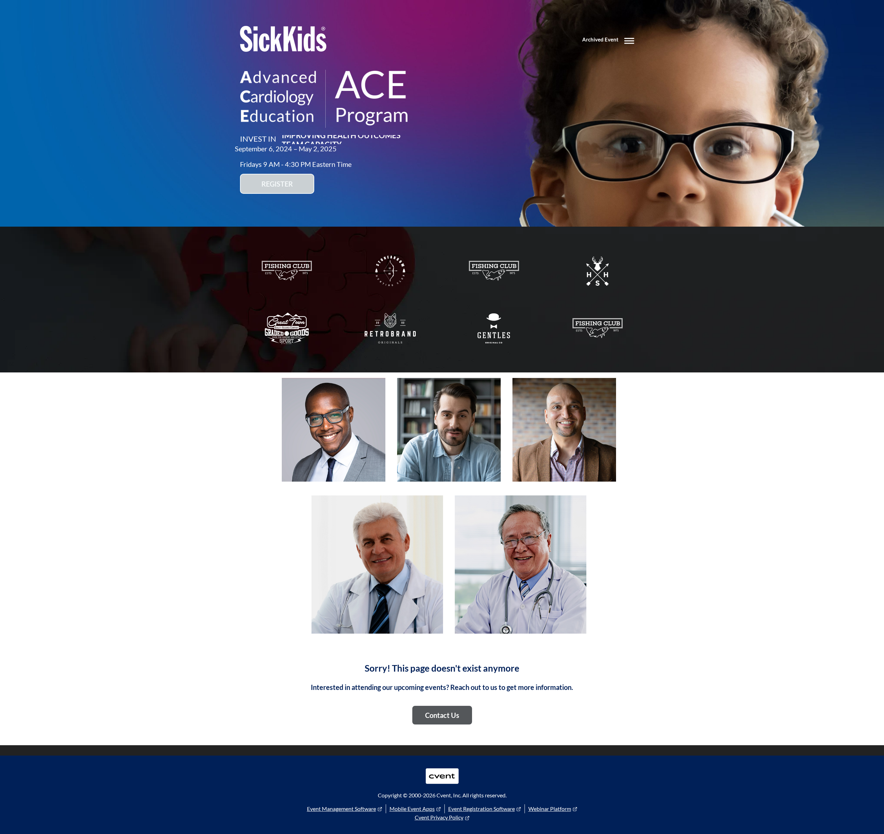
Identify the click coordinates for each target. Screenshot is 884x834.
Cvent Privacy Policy (439, 817)
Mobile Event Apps (412, 808)
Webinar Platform (549, 808)
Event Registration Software (481, 808)
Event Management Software (341, 808)
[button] (609, 40)
